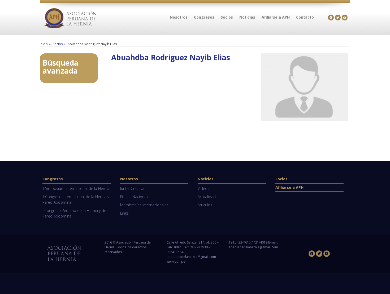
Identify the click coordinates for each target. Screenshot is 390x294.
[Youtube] (345, 17)
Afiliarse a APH (289, 187)
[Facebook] (331, 17)
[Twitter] (338, 17)
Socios (281, 178)
